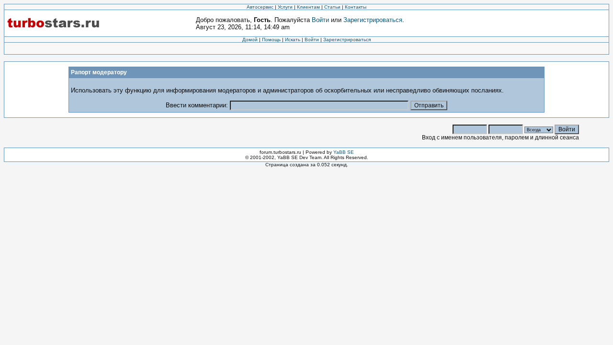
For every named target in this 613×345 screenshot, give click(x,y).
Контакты (355, 7)
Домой (250, 39)
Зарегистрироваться (372, 19)
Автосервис (260, 7)
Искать (292, 39)
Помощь (271, 39)
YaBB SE (343, 152)
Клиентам (308, 7)
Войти (320, 19)
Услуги (285, 7)
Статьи (332, 7)
